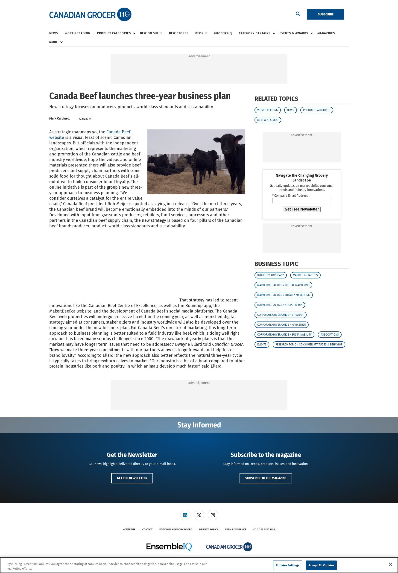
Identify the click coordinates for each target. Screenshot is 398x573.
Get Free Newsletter (302, 209)
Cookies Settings (264, 529)
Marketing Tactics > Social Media (279, 305)
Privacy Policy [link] (208, 529)
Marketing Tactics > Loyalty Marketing (283, 295)
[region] (199, 565)
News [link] (53, 33)
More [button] (53, 42)
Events (261, 344)
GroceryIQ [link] (223, 33)
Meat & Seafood (267, 120)
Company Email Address (290, 196)
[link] (185, 515)
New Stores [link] (178, 33)
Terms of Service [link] (235, 529)
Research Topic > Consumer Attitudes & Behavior (308, 344)
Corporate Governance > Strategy (280, 315)
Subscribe (326, 14)
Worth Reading (267, 110)
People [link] (201, 33)
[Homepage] (90, 14)
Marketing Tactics (305, 275)
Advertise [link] (129, 529)
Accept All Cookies (321, 565)
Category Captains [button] (254, 33)
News (290, 110)
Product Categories (317, 110)
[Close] (391, 564)
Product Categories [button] (114, 33)
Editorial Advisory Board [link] (175, 529)
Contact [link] (147, 529)
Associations (330, 334)
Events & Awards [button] (294, 33)
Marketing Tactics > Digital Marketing (283, 285)
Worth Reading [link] (77, 33)
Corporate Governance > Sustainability (284, 334)
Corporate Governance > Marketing (281, 325)
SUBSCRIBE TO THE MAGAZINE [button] (265, 478)
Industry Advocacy (270, 275)
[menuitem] (57, 33)
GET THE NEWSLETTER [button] (132, 478)
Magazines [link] (326, 33)
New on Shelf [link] (151, 33)
